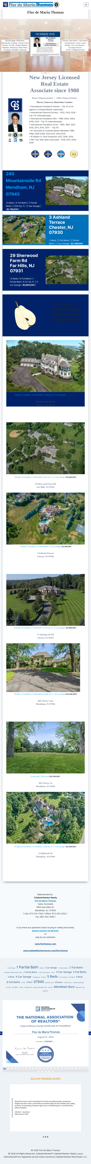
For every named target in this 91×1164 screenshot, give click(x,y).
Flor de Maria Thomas (46, 901)
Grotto (21, 987)
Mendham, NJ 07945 (45, 405)
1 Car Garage (11, 968)
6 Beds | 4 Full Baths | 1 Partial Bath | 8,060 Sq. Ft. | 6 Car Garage (40, 694)
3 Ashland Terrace (45, 553)
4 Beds (11, 977)
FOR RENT (15, 987)
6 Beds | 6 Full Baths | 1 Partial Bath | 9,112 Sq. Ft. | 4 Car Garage (40, 477)
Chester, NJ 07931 (45, 638)
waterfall (45, 991)
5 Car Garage (63, 977)
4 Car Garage (23, 976)
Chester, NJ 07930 (45, 556)
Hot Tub (50, 987)
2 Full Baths (76, 967)
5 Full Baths (71, 977)
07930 (23, 982)
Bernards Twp (49, 982)
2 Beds (41, 968)
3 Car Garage (64, 972)
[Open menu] (86, 5)
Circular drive (68, 982)
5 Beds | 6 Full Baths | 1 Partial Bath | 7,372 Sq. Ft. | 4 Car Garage (40, 628)
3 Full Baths (79, 972)
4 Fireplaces (36, 977)
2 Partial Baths (30, 972)
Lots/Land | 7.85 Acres (40, 776)
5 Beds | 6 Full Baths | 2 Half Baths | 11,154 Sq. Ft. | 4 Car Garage (40, 847)
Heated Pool (28, 987)
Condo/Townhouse (78, 982)
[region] (45, 1035)
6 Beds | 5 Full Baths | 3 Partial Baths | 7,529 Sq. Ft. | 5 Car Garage (40, 395)
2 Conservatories (63, 968)
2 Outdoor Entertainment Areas (13, 972)
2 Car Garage (51, 968)
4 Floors (43, 977)
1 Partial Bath (27, 967)
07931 (29, 982)
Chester (58, 982)
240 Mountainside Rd (45, 401)
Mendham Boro (64, 987)
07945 (39, 982)
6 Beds (79, 977)
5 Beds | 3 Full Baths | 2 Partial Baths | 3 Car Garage (40, 546)
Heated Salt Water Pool (40, 987)
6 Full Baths (13, 982)
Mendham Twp (80, 987)
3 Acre (53, 972)
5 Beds (52, 976)
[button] (43, 73)
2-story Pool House (44, 972)
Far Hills (8, 987)
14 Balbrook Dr (45, 853)
